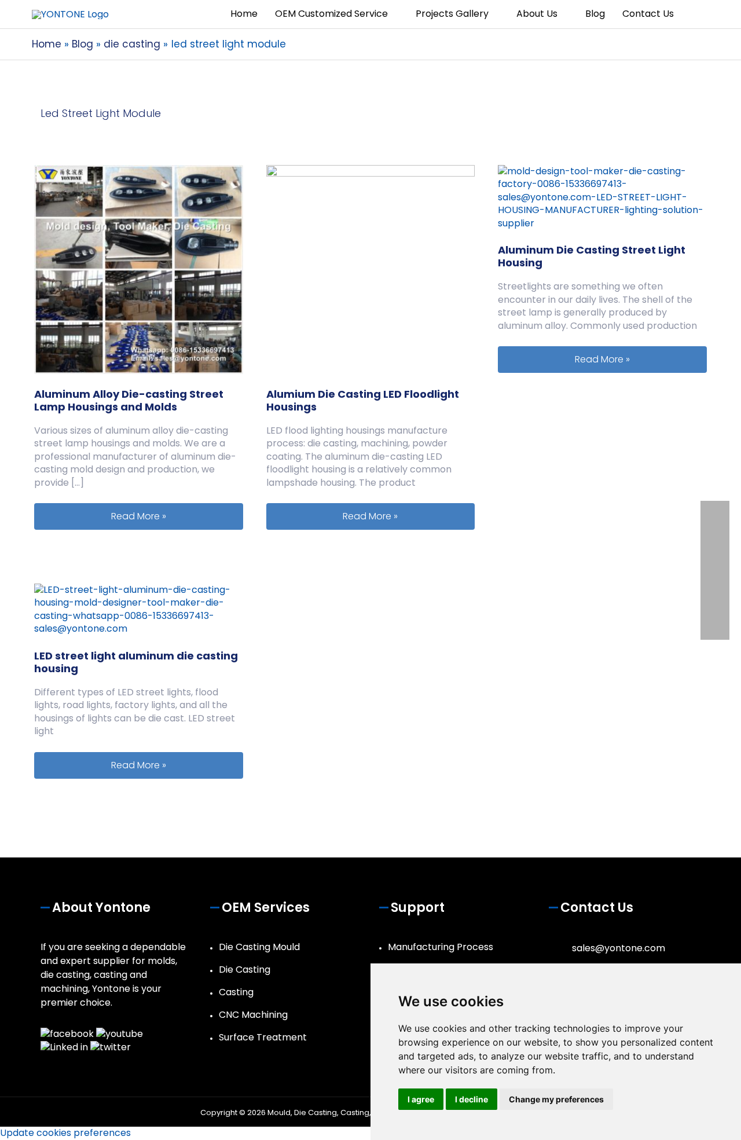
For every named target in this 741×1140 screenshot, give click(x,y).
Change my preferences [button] (556, 1099)
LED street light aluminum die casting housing (136, 662)
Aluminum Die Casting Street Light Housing (591, 256)
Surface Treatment (263, 1037)
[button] (695, 14)
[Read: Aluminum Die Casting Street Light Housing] (602, 196)
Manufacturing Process (440, 947)
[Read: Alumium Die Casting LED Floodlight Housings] (370, 269)
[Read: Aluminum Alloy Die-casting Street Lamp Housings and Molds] (138, 269)
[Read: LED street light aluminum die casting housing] (138, 608)
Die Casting (244, 969)
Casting (236, 992)
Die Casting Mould (259, 947)
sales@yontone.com (618, 948)
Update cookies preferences (65, 1132)
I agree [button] (421, 1099)
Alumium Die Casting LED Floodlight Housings (362, 400)
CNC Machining (253, 1014)
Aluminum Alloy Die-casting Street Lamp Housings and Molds (128, 400)
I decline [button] (471, 1099)
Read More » (177, 516)
